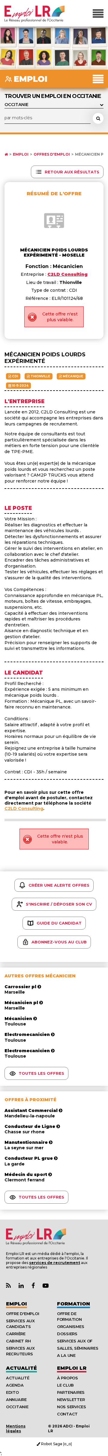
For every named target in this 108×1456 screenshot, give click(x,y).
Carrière (16, 1333)
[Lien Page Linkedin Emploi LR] (21, 1286)
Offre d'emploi (22, 1313)
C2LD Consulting (23, 808)
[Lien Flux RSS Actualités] (8, 1286)
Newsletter (71, 1399)
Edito (12, 1392)
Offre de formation (69, 1316)
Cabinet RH (18, 1341)
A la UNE (66, 1355)
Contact (67, 1414)
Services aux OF (74, 1341)
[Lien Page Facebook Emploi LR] (33, 1286)
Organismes (70, 1326)
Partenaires (71, 1392)
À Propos (67, 1377)
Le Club (65, 1385)
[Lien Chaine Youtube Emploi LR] (46, 1286)
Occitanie (17, 1406)
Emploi (20, 154)
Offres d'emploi (52, 154)
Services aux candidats (20, 1323)
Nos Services (71, 1406)
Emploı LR (71, 1368)
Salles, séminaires (77, 1348)
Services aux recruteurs (20, 1351)
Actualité (21, 1368)
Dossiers (67, 1333)
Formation (73, 1304)
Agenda (14, 1385)
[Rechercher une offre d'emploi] (98, 118)
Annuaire (16, 1399)
